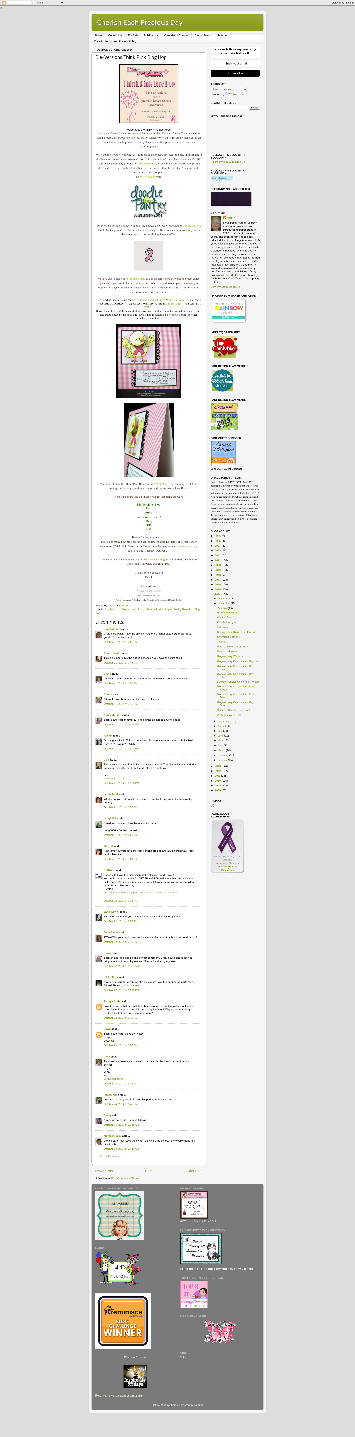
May (221, 740)
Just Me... (223, 641)
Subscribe (235, 73)
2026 (218, 536)
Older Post (194, 1171)
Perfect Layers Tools (168, 609)
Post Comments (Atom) (125, 1178)
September (224, 721)
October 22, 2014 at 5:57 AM (121, 921)
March (222, 750)
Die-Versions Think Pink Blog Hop (236, 632)
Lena (107, 1056)
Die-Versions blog (186, 546)
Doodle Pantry (173, 303)
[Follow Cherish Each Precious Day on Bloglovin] (222, 180)
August (222, 726)
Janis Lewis (111, 911)
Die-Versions (129, 609)
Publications (151, 35)
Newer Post (104, 1171)
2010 (218, 780)
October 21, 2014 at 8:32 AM (121, 683)
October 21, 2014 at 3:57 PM (121, 807)
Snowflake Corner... (228, 636)
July (220, 730)
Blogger (198, 1405)
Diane (107, 673)
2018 (218, 575)
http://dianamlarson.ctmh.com (160, 892)
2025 (218, 541)
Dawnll (108, 953)
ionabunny (110, 1094)
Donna (108, 694)
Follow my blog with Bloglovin (228, 161)
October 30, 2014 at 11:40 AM (121, 1148)
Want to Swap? (226, 617)
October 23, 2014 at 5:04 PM (121, 1045)
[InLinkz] (212, 805)
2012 (218, 771)
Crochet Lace (112, 609)
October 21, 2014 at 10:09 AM (121, 724)
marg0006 (110, 818)
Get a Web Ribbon (227, 866)
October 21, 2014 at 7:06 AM (121, 642)
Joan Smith (111, 932)
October (223, 608)
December (224, 598)
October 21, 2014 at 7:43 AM (121, 662)
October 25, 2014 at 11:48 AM (121, 1124)
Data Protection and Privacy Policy (115, 41)
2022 (218, 555)
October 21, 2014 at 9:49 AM (121, 704)
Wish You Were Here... (230, 715)
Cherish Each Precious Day (139, 22)
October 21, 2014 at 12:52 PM (121, 783)
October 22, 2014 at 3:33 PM (121, 1017)
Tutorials (223, 35)
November (224, 603)
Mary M (108, 846)
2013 (218, 766)
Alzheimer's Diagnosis (227, 863)
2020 (218, 565)
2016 (218, 584)
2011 (218, 775)
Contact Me (115, 35)
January (223, 760)
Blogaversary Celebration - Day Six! (238, 661)
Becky (107, 1115)
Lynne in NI (111, 794)
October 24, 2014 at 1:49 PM (121, 1104)
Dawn (107, 1029)
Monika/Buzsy (112, 1136)
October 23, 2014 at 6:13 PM (121, 1083)
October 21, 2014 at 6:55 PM (121, 835)
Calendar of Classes (176, 35)
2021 (218, 560)
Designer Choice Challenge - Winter (238, 681)
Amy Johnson (112, 715)
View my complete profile (225, 286)
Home (98, 35)
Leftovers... (223, 627)
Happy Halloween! (227, 612)
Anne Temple (112, 653)
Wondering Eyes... (228, 622)
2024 (218, 545)
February (223, 755)
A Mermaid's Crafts (115, 778)
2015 (218, 589)
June (221, 735)
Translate (238, 94)
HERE (147, 307)
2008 (218, 790)
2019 (218, 570)
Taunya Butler (112, 1001)
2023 (218, 550)
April (221, 745)
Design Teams (203, 35)
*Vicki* (108, 735)
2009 (218, 785)
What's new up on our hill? (232, 646)
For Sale (133, 35)
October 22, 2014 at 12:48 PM (121, 990)
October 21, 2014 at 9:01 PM (121, 859)
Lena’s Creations (114, 1078)
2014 (218, 594)
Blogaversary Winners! (230, 656)
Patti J (231, 217)
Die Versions (146, 163)
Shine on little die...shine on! (233, 710)
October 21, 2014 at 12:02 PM (121, 748)
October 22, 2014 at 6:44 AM (121, 942)
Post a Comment (110, 1156)
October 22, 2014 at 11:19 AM (121, 966)
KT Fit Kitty (111, 977)
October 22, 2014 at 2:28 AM (121, 900)
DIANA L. (109, 870)
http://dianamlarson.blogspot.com (123, 892)
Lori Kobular (111, 629)
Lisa (106, 760)
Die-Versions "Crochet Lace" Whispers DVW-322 (160, 299)
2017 (218, 579)
